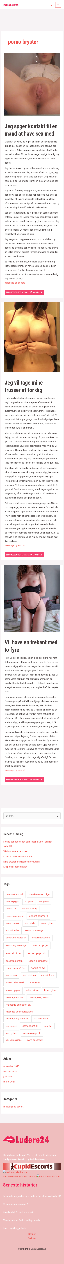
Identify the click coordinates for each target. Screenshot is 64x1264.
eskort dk (35, 982)
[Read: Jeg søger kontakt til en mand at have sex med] (32, 84)
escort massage (34, 930)
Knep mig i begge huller (15, 866)
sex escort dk (30, 1025)
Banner (32, 1234)
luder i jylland (50, 990)
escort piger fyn (14, 961)
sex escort (11, 1026)
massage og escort (15, 282)
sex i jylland (11, 1033)
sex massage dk (32, 1033)
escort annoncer (14, 916)
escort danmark (38, 915)
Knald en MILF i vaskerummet (18, 856)
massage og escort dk (18, 1004)
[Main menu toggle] (58, 4)
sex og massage (14, 1040)
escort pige (40, 945)
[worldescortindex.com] (15, 1172)
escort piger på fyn (15, 968)
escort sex (11, 975)
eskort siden (32, 990)
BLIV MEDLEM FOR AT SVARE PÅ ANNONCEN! (24, 292)
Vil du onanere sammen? (16, 851)
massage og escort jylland (19, 1011)
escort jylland (47, 923)
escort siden (29, 975)
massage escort (14, 997)
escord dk (11, 908)
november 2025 (11, 1066)
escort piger (13, 953)
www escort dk (35, 1040)
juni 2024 (7, 1076)
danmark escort (14, 894)
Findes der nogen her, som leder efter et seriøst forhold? (32, 1196)
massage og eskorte (17, 1018)
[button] (50, 4)
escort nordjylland (41, 937)
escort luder (12, 930)
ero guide (44, 901)
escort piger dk (36, 953)
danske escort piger (39, 894)
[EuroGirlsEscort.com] (48, 1176)
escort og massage (16, 945)
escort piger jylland (38, 961)
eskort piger (13, 990)
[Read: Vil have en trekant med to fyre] (32, 598)
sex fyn (48, 1026)
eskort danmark (15, 982)
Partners (32, 1238)
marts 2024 (9, 1081)
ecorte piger (12, 901)
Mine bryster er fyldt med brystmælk (21, 861)
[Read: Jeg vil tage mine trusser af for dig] (32, 337)
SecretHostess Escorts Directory (20, 1176)
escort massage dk (16, 937)
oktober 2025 (10, 1071)
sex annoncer (41, 1018)
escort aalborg (29, 908)
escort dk (30, 923)
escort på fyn (38, 968)
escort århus (47, 975)
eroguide (29, 901)
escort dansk (12, 923)
